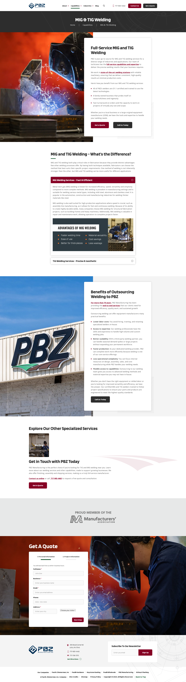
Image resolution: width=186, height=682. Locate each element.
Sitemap (84, 677)
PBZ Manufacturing (126, 672)
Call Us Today (122, 125)
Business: (37, 578)
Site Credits (73, 677)
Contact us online (36, 478)
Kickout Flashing (142, 672)
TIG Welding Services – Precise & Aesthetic (74, 261)
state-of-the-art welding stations (115, 72)
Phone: (36, 597)
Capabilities (88, 25)
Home (72, 25)
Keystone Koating (93, 672)
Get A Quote (150, 6)
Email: (35, 588)
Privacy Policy (95, 677)
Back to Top (141, 677)
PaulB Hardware (78, 672)
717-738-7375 (74, 655)
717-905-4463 (120, 6)
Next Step (78, 620)
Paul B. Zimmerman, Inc (60, 672)
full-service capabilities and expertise (122, 64)
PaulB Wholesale (109, 672)
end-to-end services (111, 305)
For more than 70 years (101, 303)
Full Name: (37, 569)
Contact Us (134, 6)
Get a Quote (100, 125)
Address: (37, 607)
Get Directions (72, 659)
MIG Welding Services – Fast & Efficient (72, 180)
